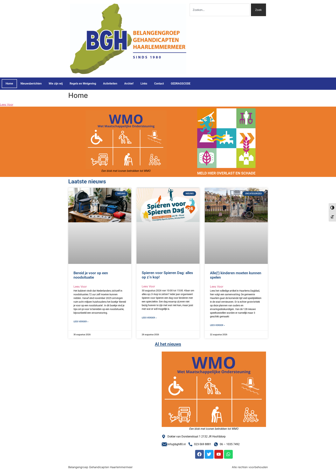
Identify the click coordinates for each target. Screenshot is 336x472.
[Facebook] (199, 454)
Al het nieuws (168, 344)
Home (9, 83)
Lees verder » (81, 321)
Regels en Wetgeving (83, 83)
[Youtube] (218, 454)
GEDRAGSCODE (180, 83)
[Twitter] (209, 454)
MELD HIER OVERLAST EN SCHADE (226, 173)
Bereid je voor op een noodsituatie (91, 275)
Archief (129, 83)
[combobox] (220, 10)
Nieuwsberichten (31, 83)
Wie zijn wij (56, 83)
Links (144, 83)
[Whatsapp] (228, 454)
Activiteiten (110, 83)
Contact (159, 83)
